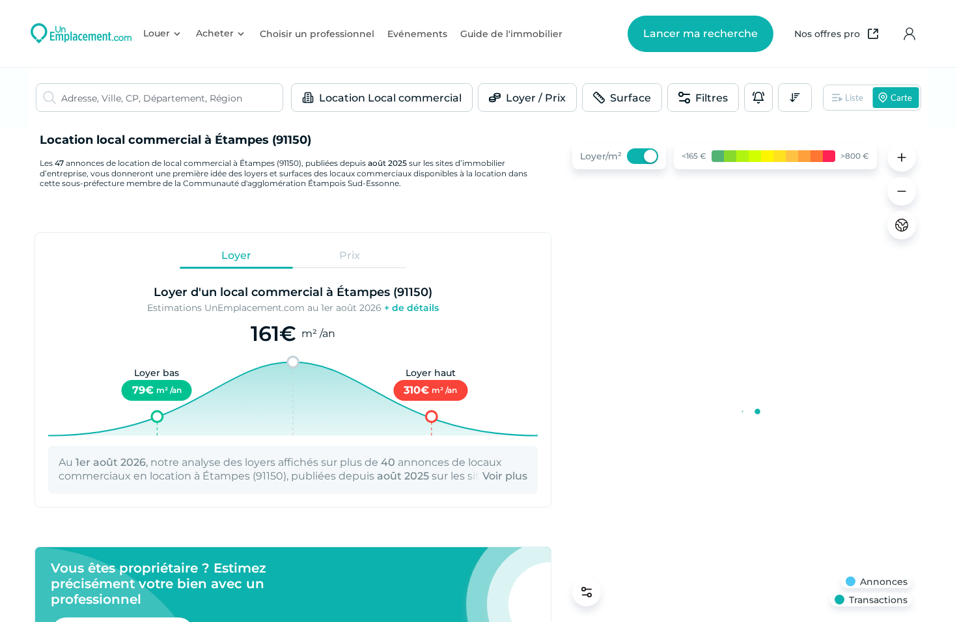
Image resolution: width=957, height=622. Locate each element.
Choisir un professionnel (317, 34)
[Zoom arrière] (901, 191)
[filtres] (586, 592)
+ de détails (411, 308)
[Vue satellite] (901, 225)
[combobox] (172, 97)
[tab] (236, 256)
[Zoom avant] (901, 157)
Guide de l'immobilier (511, 34)
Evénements (417, 34)
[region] (742, 375)
